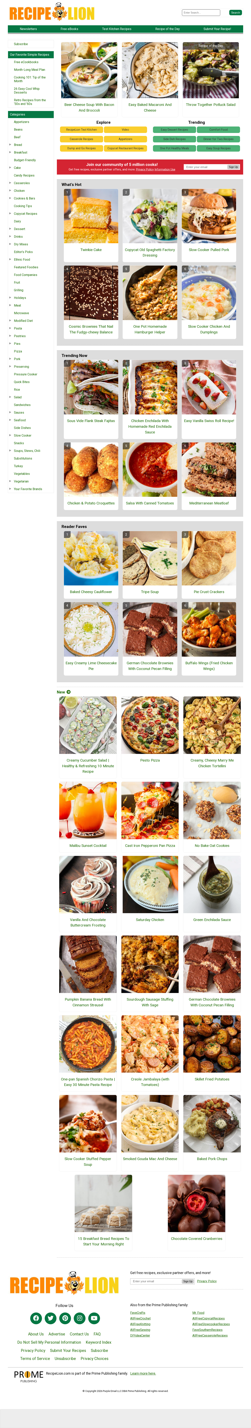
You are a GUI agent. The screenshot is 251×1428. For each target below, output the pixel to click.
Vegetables (22, 474)
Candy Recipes (24, 175)
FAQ (97, 1334)
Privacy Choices (94, 1358)
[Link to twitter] (50, 1318)
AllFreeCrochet (140, 1318)
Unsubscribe (65, 1358)
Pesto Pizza (150, 760)
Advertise (56, 1334)
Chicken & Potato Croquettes (91, 503)
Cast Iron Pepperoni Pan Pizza (150, 845)
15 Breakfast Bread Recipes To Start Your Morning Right (103, 1241)
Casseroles (22, 183)
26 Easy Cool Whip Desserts (27, 90)
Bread (18, 145)
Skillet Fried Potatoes (212, 1079)
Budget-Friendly (25, 160)
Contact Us (79, 1334)
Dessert (19, 229)
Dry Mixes (21, 244)
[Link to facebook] (36, 1318)
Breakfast (20, 152)
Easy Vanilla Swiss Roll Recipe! (209, 421)
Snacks (19, 443)
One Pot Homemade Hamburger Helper (150, 329)
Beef (17, 137)
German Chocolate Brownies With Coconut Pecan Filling (150, 666)
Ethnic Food (22, 259)
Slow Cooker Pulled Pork (209, 250)
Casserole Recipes (81, 139)
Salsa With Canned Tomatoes (150, 503)
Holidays (20, 298)
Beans (18, 129)
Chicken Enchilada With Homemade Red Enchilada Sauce (150, 426)
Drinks (18, 236)
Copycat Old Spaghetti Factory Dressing (150, 253)
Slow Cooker (22, 435)
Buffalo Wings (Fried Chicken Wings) (209, 666)
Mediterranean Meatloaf (209, 503)
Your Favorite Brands (28, 489)
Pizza (18, 351)
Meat (17, 305)
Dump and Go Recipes (81, 148)
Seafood (20, 420)
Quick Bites (22, 382)
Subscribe (21, 44)
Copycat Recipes (25, 214)
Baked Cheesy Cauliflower (91, 592)
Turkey (18, 466)
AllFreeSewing (140, 1330)
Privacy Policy (145, 169)
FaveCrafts (137, 1313)
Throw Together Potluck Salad (211, 104)
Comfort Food (218, 129)
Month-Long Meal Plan (29, 70)
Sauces (19, 412)
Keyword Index (98, 1342)
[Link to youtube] (94, 1318)
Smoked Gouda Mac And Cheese (150, 1159)
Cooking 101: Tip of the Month (30, 79)
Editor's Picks (23, 252)
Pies (17, 344)
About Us (36, 1334)
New (61, 692)
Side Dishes (22, 428)
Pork (17, 359)
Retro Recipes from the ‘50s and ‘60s (30, 102)
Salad (18, 397)
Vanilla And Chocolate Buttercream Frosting (88, 922)
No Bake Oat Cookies (212, 845)
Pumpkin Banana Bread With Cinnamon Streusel (88, 1002)
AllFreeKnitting (140, 1324)
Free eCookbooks (26, 62)
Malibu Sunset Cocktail (87, 845)
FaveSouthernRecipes (207, 1330)
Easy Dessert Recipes (174, 129)
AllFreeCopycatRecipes (208, 1318)
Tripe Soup (150, 592)
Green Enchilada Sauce (212, 919)
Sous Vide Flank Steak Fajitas (91, 421)
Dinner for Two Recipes (219, 139)
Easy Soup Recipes (218, 148)
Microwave (21, 313)
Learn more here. (143, 1373)
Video (125, 129)
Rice (17, 389)
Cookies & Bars (24, 198)
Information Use (165, 169)
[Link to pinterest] (65, 1318)
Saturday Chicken (150, 919)
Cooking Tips (23, 206)
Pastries (20, 336)
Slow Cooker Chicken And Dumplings (209, 329)
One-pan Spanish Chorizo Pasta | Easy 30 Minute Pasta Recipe (88, 1082)
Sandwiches (22, 405)
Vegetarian (21, 481)
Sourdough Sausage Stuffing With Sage (150, 1002)
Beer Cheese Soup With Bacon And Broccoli (89, 107)
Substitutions (23, 458)
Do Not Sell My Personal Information (49, 1342)
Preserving (21, 367)
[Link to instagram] (79, 1318)
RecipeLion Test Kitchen (81, 129)
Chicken (19, 191)
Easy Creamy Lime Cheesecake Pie (91, 666)
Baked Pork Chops (212, 1159)
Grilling (18, 290)
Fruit (17, 282)
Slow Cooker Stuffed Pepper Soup (88, 1162)
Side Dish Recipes (174, 139)
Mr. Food (198, 1313)
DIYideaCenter (140, 1335)
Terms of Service (35, 1358)
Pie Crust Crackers (209, 592)
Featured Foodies (26, 267)
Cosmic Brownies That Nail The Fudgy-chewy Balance (91, 329)
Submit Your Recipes (68, 1350)
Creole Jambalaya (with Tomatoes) (150, 1082)
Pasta (18, 328)
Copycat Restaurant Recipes (125, 148)
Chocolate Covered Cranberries (196, 1238)
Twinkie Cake (91, 250)
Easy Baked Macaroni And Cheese (150, 107)
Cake (17, 168)
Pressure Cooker (25, 374)
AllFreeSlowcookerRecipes (211, 1324)
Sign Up (233, 167)
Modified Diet (23, 321)
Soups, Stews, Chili (27, 451)
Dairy (17, 221)
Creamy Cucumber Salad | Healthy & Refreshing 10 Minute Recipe (88, 766)
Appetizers (21, 122)
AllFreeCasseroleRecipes (210, 1335)
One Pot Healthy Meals (174, 148)
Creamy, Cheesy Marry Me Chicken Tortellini (212, 763)
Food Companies (25, 275)
